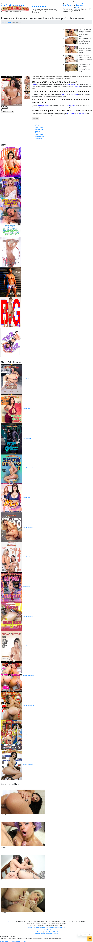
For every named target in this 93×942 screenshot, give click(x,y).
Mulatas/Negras (39, 136)
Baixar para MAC (21, 941)
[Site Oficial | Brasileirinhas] (15, 8)
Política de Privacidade (52, 933)
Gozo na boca (39, 129)
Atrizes (38, 8)
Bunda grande (39, 127)
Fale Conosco (38, 932)
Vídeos (43, 8)
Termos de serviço (40, 933)
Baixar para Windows (11, 941)
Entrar (70, 8)
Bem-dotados (39, 126)
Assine (74, 13)
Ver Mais (35, 118)
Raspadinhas (38, 138)
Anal (36, 124)
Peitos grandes (39, 134)
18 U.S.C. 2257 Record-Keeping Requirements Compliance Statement (47, 927)
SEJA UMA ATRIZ (46, 929)
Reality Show (59, 8)
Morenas (37, 131)
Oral (36, 133)
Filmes (33, 8)
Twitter (47, 932)
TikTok (55, 932)
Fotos (54, 8)
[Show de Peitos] (10, 162)
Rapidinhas (49, 8)
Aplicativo (64, 8)
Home (4, 22)
